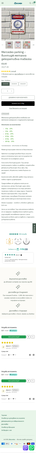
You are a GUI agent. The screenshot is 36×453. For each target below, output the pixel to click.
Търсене (4, 415)
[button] (2, 3)
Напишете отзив (13, 337)
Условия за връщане (8, 427)
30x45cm (23, 83)
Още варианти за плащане (18, 108)
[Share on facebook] (30, 355)
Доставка (4, 424)
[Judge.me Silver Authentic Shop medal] (26, 241)
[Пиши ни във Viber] (25, 447)
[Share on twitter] (34, 355)
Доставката (19, 74)
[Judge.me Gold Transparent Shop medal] (9, 241)
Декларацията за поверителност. (12, 421)
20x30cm (14, 83)
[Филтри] (28, 336)
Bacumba (12, 439)
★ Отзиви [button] (34, 228)
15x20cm (5, 83)
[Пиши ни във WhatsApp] (31, 447)
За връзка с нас (6, 430)
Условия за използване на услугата (13, 418)
